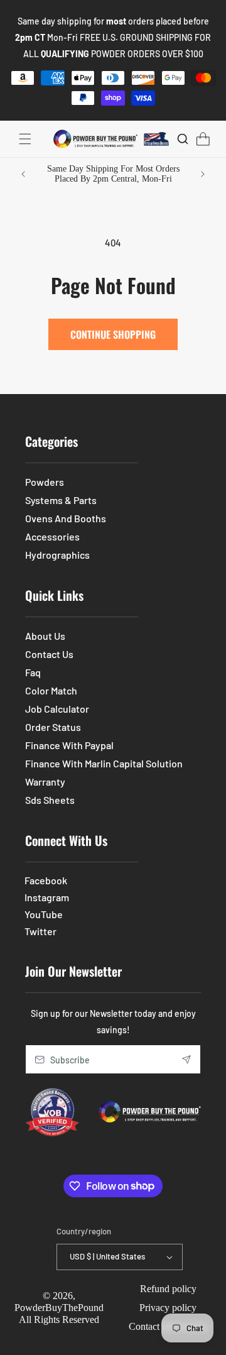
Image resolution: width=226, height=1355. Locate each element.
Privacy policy (167, 1307)
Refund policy (168, 1288)
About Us (45, 636)
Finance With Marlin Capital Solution (104, 763)
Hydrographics (57, 555)
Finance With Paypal (69, 745)
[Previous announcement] (23, 174)
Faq (33, 672)
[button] (25, 139)
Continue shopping (113, 334)
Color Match (51, 690)
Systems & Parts (61, 500)
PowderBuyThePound (59, 1307)
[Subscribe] (186, 1059)
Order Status (53, 727)
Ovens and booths (65, 518)
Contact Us (49, 654)
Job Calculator (57, 709)
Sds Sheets (50, 800)
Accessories (52, 536)
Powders (44, 482)
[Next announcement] (203, 174)
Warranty (45, 781)
